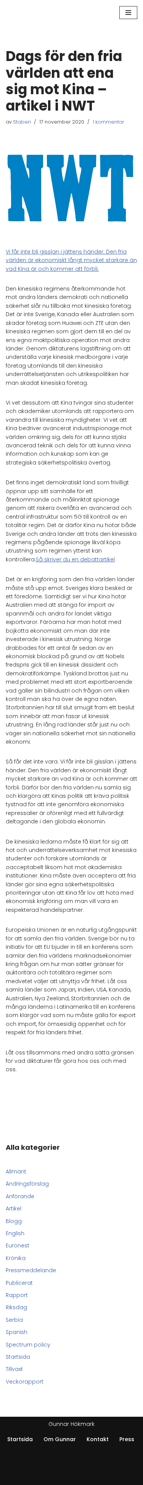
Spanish (16, 1332)
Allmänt (16, 1171)
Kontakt (98, 1439)
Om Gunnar (59, 1439)
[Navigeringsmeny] (128, 12)
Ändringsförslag (27, 1184)
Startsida (18, 1357)
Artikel (13, 1208)
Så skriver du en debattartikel (75, 559)
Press (126, 1439)
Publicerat (19, 1283)
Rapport (17, 1295)
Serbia (14, 1320)
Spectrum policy (28, 1344)
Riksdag (16, 1307)
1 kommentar (108, 122)
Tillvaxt (14, 1369)
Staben (22, 122)
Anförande (20, 1196)
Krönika (16, 1258)
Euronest (17, 1245)
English (15, 1233)
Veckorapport (24, 1381)
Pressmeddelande (31, 1270)
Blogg (14, 1221)
